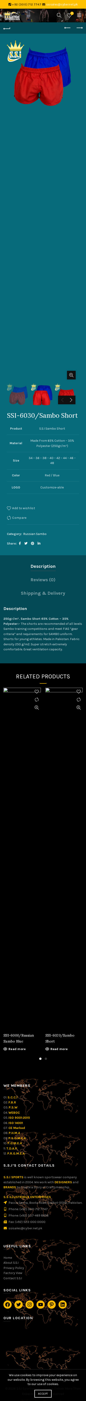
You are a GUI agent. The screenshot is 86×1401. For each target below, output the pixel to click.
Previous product (67, 28)
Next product (79, 28)
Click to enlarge (71, 375)
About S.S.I (11, 1263)
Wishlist (72, 13)
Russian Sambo (35, 534)
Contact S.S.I (12, 1278)
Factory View (12, 1273)
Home (7, 1258)
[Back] (7, 28)
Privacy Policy (13, 1268)
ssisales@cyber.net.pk (62, 4)
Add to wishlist (23, 508)
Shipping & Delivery (43, 593)
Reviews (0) (43, 579)
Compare (19, 517)
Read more (17, 1049)
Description (43, 566)
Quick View (37, 708)
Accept (43, 1393)
